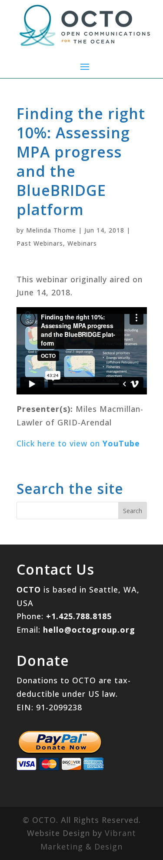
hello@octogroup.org (89, 629)
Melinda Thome (51, 230)
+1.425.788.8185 (79, 616)
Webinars (82, 243)
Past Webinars (40, 243)
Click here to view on (78, 443)
